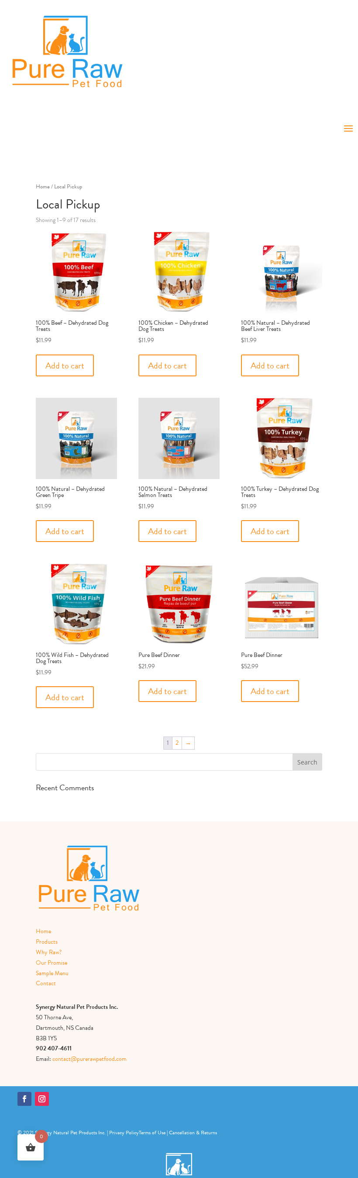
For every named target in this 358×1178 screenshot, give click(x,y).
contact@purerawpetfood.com (89, 1058)
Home (43, 186)
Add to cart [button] (64, 365)
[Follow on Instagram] (42, 1099)
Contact (46, 983)
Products (47, 941)
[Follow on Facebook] (24, 1099)
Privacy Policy (124, 1132)
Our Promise (51, 962)
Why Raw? (49, 952)
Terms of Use (152, 1132)
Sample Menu (52, 973)
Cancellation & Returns (193, 1132)
